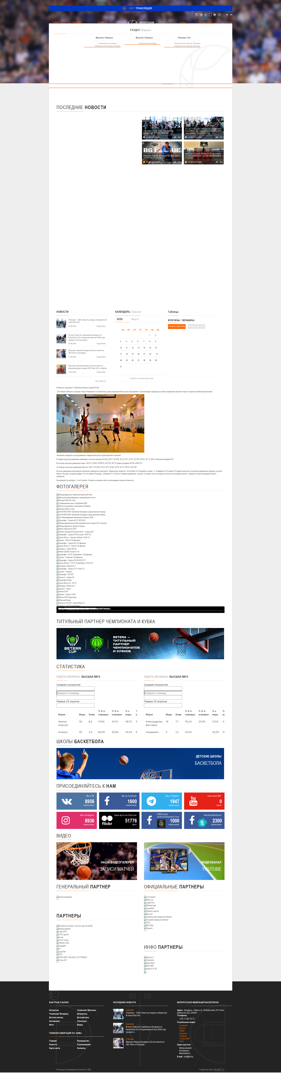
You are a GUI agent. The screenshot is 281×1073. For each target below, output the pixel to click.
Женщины (188, 320)
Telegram (183, 1036)
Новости (53, 1044)
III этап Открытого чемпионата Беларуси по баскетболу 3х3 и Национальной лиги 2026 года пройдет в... (146, 1029)
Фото (51, 1024)
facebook (205, 14)
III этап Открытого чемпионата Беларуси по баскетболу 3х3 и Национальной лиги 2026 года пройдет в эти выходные (86, 337)
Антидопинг (54, 1021)
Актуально (54, 1010)
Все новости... (101, 381)
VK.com (182, 1028)
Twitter (182, 1030)
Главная (53, 1041)
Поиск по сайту (196, 14)
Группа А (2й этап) (177, 326)
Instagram (183, 1033)
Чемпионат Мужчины (86, 1010)
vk (201, 14)
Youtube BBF (184, 1038)
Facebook (183, 1025)
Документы (82, 1013)
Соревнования (84, 1044)
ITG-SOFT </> (219, 1069)
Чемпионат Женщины (58, 1013)
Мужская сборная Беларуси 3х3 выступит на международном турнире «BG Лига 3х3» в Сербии (87, 366)
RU (227, 15)
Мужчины (174, 320)
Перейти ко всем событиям (141, 378)
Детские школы (56, 1017)
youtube (214, 14)
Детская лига (83, 1017)
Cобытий (128, 311)
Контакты (81, 1048)
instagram (219, 14)
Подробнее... (102, 326)
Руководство (83, 1041)
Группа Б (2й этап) (197, 326)
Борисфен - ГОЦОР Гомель (70, 609)
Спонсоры (82, 1021)
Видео (80, 1024)
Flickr (181, 1041)
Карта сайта (54, 1048)
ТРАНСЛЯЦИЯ (140, 8)
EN (231, 15)
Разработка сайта (206, 1069)
